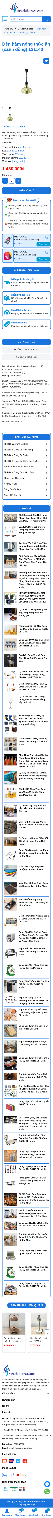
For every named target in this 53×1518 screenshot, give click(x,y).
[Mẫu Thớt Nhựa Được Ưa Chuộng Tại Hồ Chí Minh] (10, 872)
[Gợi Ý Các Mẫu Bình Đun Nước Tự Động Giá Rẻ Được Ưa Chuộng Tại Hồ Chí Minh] (10, 1213)
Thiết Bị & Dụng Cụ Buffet (16, 455)
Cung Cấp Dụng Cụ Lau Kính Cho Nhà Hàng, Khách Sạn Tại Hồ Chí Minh (34, 853)
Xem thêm (7, 142)
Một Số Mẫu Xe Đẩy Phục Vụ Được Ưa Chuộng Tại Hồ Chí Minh (33, 741)
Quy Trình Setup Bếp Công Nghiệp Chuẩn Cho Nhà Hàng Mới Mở (33, 825)
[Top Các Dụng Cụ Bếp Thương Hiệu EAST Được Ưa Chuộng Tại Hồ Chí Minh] (10, 999)
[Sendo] (25, 1461)
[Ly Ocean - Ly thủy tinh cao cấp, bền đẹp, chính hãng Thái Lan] (10, 810)
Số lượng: (7, 175)
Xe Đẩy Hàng (10, 483)
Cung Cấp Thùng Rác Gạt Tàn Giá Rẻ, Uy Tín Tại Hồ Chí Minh (34, 984)
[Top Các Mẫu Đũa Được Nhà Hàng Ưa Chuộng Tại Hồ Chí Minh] (10, 1076)
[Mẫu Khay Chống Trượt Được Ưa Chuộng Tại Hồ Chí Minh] (10, 888)
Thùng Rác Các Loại (14, 478)
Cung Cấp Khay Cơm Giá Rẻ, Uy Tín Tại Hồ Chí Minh (33, 1252)
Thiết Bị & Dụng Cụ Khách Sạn (19, 472)
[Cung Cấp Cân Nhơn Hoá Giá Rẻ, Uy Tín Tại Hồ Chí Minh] (10, 1272)
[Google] (25, 1475)
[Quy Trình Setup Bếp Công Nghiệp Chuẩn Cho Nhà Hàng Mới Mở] (10, 827)
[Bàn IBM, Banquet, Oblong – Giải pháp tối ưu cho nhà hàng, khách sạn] (10, 532)
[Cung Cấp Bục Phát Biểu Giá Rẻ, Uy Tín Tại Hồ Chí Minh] (10, 1169)
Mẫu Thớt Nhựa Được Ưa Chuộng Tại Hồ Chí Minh (31, 868)
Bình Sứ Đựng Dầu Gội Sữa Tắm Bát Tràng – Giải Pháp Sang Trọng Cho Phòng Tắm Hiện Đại (33, 560)
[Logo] (26, 8)
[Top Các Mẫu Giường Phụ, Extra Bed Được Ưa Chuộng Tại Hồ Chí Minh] (10, 1140)
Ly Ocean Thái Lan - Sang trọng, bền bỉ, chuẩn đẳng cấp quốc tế (32, 699)
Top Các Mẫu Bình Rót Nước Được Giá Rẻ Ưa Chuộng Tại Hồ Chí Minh (33, 1237)
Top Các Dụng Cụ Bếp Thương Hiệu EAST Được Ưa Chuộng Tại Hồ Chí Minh (33, 1000)
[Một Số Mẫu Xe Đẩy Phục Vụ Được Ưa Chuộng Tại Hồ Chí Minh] (10, 744)
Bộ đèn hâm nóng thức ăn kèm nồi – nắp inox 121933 (12, 1340)
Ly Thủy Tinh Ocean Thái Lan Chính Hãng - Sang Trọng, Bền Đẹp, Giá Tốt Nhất (33, 674)
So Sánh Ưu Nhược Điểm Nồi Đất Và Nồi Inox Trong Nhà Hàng (33, 841)
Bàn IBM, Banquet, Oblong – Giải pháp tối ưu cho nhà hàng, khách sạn (33, 530)
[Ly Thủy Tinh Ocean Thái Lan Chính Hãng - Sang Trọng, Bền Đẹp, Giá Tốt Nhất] (10, 674)
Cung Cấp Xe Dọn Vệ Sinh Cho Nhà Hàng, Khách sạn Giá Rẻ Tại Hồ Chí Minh (32, 1154)
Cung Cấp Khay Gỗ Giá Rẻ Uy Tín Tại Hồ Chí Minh (33, 1027)
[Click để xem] (26, 81)
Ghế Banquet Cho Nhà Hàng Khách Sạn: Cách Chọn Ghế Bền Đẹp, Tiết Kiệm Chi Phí (33, 518)
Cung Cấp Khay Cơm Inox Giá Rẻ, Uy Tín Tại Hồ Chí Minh (34, 1059)
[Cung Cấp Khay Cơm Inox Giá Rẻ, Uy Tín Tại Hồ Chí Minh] (10, 1063)
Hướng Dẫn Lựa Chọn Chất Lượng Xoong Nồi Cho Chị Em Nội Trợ (32, 1181)
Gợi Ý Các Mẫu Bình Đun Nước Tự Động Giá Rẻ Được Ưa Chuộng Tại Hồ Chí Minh (33, 1213)
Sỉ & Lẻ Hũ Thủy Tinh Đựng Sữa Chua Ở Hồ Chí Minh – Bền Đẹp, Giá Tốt (32, 792)
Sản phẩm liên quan (26, 1305)
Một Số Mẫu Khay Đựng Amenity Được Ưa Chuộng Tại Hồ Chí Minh (34, 902)
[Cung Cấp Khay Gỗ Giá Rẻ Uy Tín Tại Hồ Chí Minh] (10, 1030)
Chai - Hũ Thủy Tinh (13, 495)
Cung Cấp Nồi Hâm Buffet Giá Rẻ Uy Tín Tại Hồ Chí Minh (33, 1224)
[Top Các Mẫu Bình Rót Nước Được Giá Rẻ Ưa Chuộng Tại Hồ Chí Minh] (10, 1239)
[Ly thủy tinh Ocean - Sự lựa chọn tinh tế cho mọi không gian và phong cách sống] (10, 778)
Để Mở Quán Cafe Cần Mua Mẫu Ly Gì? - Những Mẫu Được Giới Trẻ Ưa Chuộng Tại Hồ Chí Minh (34, 1198)
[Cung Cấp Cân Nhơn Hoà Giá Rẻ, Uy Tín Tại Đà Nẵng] (10, 970)
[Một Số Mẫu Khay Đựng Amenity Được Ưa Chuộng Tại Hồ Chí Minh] (10, 904)
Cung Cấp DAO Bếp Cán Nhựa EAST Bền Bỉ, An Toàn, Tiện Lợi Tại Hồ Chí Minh (34, 643)
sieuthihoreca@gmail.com (21, 1448)
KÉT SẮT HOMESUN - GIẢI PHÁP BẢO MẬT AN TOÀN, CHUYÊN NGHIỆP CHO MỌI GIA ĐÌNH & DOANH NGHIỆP (32, 597)
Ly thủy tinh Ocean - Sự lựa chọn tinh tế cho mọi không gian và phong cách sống (33, 776)
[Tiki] (18, 1461)
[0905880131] (47, 1491)
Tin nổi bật (26, 508)
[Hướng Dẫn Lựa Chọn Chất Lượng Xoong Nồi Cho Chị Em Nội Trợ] (10, 1183)
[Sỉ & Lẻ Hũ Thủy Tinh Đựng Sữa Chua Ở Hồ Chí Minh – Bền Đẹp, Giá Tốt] (10, 794)
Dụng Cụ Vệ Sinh (12, 489)
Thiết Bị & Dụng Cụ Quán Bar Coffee (21, 461)
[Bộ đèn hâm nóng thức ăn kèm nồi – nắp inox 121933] (14, 1324)
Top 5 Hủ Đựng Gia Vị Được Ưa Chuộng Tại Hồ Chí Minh (33, 1043)
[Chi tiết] (47, 237)
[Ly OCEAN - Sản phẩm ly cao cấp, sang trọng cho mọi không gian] (10, 615)
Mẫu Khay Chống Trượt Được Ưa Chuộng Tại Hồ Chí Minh (33, 884)
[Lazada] (11, 1461)
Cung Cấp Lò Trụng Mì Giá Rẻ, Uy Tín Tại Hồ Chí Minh (32, 1284)
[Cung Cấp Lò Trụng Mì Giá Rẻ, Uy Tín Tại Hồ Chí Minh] (10, 1288)
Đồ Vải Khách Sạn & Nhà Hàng (19, 466)
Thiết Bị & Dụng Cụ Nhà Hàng (18, 449)
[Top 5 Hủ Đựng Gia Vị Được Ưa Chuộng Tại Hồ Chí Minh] (10, 1046)
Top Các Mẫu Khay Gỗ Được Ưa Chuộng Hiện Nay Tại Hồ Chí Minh (33, 1012)
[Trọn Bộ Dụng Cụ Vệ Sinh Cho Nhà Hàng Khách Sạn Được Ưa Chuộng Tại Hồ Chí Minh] (10, 1090)
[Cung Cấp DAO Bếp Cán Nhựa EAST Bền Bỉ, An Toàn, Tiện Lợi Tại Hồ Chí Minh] (10, 644)
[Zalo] (4, 1475)
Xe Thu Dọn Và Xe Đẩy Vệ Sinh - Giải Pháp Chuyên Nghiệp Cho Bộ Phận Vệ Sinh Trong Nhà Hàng (33, 720)
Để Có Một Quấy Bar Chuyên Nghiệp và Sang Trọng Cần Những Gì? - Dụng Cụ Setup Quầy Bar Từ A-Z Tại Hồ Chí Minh (33, 1123)
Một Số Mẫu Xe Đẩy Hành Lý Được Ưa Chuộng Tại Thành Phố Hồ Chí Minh (33, 687)
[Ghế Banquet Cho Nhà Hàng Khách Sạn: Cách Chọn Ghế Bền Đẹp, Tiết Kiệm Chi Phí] (10, 517)
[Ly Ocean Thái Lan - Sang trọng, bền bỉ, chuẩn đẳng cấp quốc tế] (10, 703)
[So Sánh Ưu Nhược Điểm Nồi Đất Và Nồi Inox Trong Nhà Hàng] (10, 841)
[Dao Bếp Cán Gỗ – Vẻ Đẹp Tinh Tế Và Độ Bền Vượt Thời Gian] (10, 660)
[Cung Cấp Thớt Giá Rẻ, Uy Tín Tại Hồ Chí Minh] (10, 1106)
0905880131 (20, 1444)
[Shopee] (4, 1461)
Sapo (33, 1504)
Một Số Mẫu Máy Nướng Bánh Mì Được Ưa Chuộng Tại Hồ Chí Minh (34, 919)
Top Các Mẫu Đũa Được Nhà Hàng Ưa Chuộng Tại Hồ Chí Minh (33, 1077)
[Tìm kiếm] (46, 19)
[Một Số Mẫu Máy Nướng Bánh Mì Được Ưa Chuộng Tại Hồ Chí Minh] (10, 921)
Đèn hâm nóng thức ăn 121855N (38, 1339)
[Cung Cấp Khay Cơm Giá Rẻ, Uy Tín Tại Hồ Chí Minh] (10, 1255)
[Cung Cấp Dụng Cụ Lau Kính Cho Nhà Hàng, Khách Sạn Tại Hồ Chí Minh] (10, 855)
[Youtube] (18, 1475)
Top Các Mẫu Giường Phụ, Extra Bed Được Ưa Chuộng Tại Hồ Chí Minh (33, 1138)
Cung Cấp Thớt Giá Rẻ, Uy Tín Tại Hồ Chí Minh (34, 1102)
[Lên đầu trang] (47, 1500)
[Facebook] (11, 1475)
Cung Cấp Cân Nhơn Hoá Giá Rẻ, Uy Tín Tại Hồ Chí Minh (33, 1268)
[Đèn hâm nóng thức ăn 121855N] (39, 1324)
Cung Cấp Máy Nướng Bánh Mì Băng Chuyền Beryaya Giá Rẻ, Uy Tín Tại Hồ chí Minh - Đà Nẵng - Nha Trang (33, 936)
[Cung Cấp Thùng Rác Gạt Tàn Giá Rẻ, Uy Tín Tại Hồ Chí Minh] (10, 986)
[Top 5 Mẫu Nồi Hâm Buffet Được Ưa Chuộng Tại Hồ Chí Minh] (10, 954)
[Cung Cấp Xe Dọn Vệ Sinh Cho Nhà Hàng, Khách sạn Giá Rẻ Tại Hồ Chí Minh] (10, 1156)
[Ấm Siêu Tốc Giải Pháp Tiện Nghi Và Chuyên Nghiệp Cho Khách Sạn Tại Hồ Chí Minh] (10, 546)
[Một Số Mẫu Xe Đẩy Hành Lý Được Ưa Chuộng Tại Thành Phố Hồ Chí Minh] (10, 687)
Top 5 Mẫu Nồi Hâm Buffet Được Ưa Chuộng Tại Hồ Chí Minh (33, 951)
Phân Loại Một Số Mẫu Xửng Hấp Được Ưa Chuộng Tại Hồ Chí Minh (33, 629)
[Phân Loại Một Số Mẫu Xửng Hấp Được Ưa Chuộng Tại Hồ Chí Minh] (10, 630)
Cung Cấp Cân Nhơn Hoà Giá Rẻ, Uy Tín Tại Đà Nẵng (33, 966)
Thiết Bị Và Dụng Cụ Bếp (16, 444)
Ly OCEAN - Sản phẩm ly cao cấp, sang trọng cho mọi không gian (33, 612)
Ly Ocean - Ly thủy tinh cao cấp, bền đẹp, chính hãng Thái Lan (32, 808)
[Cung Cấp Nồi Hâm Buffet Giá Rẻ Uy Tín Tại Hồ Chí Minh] (10, 1225)
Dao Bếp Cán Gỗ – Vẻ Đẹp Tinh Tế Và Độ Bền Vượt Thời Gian (33, 658)
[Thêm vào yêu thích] (46, 61)
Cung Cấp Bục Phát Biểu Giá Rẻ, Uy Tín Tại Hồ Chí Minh (33, 1168)
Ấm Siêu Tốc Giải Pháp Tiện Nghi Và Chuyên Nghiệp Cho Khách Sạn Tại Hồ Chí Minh (33, 546)
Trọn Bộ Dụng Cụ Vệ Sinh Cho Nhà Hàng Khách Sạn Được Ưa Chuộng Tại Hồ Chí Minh (34, 1089)
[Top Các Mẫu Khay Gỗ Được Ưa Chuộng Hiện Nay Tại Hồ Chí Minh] (10, 1014)
